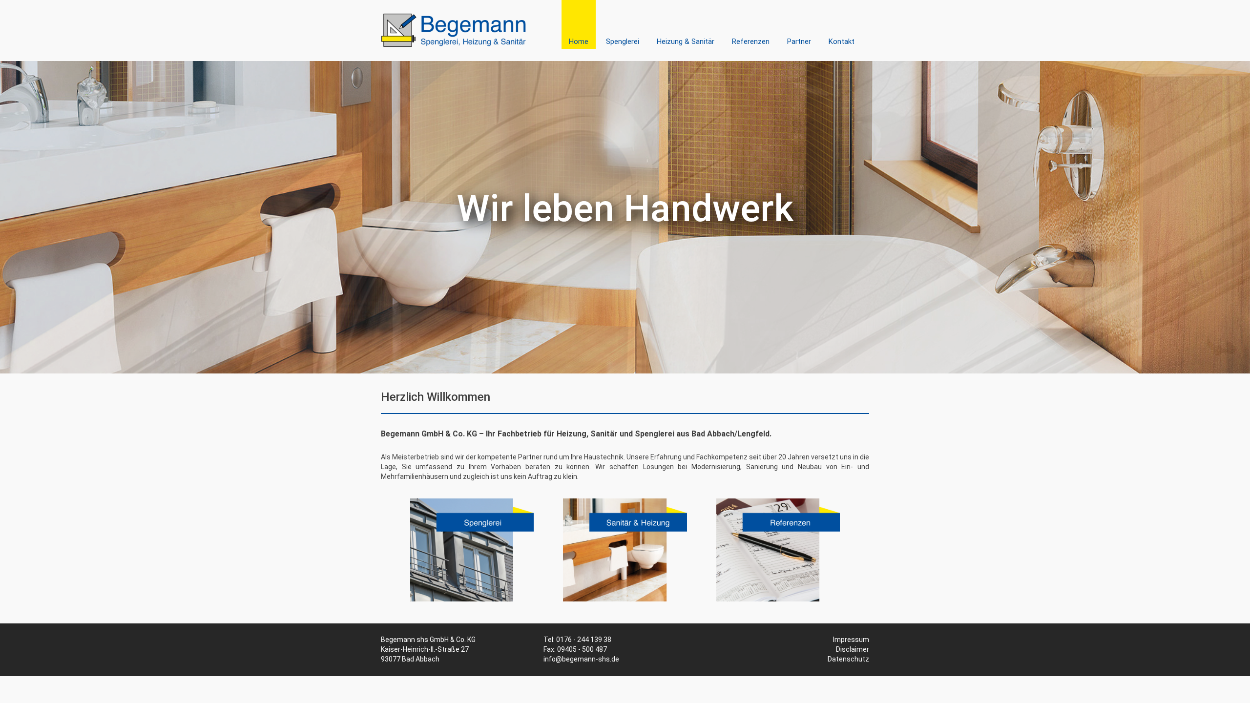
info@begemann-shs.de (581, 659)
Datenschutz (848, 659)
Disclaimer (852, 649)
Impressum (851, 639)
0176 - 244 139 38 (583, 639)
